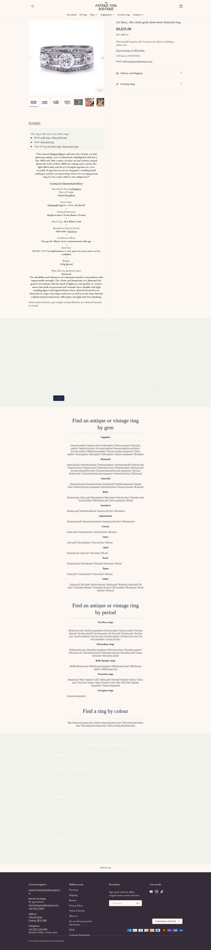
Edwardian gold (127, 652)
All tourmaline (118, 587)
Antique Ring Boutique (42, 941)
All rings (83, 14)
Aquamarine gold (74, 521)
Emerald (124, 679)
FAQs (72, 929)
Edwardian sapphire (132, 649)
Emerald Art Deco (108, 487)
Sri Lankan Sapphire (104, 448)
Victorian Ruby (85, 500)
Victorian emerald (125, 487)
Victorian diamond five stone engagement (113, 470)
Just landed (71, 14)
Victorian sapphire (78, 451)
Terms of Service (77, 910)
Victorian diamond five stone (83, 470)
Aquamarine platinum (92, 521)
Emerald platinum (93, 484)
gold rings (45, 137)
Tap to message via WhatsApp (130, 50)
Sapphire (89, 679)
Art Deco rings (54, 146)
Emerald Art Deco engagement (87, 487)
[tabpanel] (66, 217)
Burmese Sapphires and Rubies (126, 448)
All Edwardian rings (77, 649)
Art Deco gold (114, 633)
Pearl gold (98, 563)
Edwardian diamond (92, 652)
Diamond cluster (75, 467)
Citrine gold (74, 584)
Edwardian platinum (111, 652)
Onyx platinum (83, 542)
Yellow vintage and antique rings (121, 725)
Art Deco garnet (100, 633)
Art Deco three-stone (129, 636)
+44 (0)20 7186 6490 (38, 929)
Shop (92, 14)
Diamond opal (137, 467)
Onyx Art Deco (98, 542)
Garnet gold (72, 531)
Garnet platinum (85, 531)
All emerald (138, 487)
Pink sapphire (107, 454)
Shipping (73, 895)
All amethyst (120, 510)
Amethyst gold (73, 510)
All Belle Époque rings (79, 666)
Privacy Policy (76, 905)
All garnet (113, 531)
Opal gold (84, 553)
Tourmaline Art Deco (102, 587)
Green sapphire (82, 454)
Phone (110, 336)
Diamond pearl (89, 467)
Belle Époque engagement (100, 666)
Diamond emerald (122, 464)
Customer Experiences (79, 934)
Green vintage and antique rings (108, 722)
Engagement (106, 14)
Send (59, 398)
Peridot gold (112, 584)
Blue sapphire (95, 454)
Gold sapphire (108, 445)
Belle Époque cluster (120, 666)
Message (57, 368)
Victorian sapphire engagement (120, 451)
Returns (72, 900)
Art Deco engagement (94, 630)
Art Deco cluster (111, 630)
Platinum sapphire (122, 445)
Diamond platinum (89, 464)
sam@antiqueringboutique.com (43, 905)
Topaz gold (72, 574)
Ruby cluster (110, 497)
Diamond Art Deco (122, 473)
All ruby (129, 500)
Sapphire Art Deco (87, 448)
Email (55, 348)
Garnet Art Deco (100, 531)
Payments (73, 889)
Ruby (82, 679)
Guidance (137, 14)
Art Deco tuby (97, 636)
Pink (124, 682)
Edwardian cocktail (111, 655)
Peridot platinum (98, 584)
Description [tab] (34, 122)
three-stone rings (70, 146)
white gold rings (59, 137)
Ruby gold (85, 497)
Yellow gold (105, 679)
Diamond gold (73, 464)
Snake (97, 682)
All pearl (118, 563)
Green (112, 682)
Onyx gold (71, 542)
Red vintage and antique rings (93, 725)
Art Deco (72, 231)
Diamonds (53, 205)
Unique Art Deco (113, 639)
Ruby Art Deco (122, 497)
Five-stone (82, 682)
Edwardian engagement (97, 649)
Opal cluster (95, 553)
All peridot (122, 584)
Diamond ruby (138, 464)
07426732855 (134, 55)
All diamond (137, 473)
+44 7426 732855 (36, 908)
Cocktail (105, 682)
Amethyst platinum (88, 510)
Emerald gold (108, 484)
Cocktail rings (124, 14)
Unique (91, 682)
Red (128, 682)
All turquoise (131, 587)
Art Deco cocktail (126, 630)
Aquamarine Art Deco (112, 521)
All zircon (110, 590)
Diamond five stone (105, 467)
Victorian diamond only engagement (97, 473)
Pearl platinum (87, 563)
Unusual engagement (111, 685)
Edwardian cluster (115, 649)
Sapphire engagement (124, 454)
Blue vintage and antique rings (80, 722)
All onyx (109, 542)
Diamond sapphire (78, 445)
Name (56, 336)
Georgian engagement (76, 696)
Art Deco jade (127, 633)
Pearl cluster (109, 563)
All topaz (109, 574)
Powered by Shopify (57, 941)
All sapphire (139, 454)
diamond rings (47, 142)
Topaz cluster (98, 574)
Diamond (115, 679)
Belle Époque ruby (101, 500)
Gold (96, 679)
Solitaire (132, 679)
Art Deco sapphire (112, 636)
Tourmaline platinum (83, 587)
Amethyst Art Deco (106, 510)
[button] (181, 6)
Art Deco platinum (82, 636)
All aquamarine (128, 521)
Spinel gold (133, 584)
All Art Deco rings (76, 630)
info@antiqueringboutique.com (137, 61)
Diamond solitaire (122, 467)
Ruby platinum (97, 497)
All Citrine (85, 584)
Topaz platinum (84, 574)
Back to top (105, 867)
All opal (104, 553)
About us (73, 916)
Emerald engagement (124, 484)
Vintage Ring (57, 154)
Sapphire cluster (93, 445)
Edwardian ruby (137, 497)
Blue (118, 682)
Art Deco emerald (85, 633)
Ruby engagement (117, 500)
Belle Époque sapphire (96, 451)
